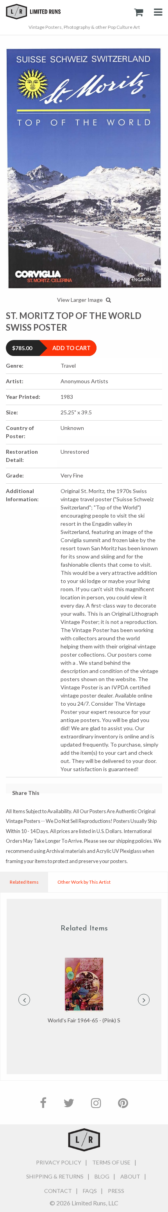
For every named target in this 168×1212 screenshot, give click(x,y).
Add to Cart (71, 348)
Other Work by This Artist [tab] (84, 882)
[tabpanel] (84, 991)
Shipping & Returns (55, 1176)
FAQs (90, 1190)
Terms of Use (111, 1162)
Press (116, 1190)
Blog (102, 1176)
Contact (58, 1190)
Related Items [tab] (24, 882)
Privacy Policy (58, 1162)
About (130, 1176)
